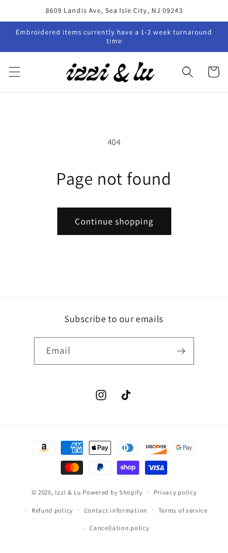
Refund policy (52, 510)
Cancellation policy (119, 528)
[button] (14, 72)
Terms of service (183, 510)
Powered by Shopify (112, 492)
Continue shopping (114, 221)
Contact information (115, 510)
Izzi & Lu (68, 492)
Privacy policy (175, 492)
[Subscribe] (181, 351)
